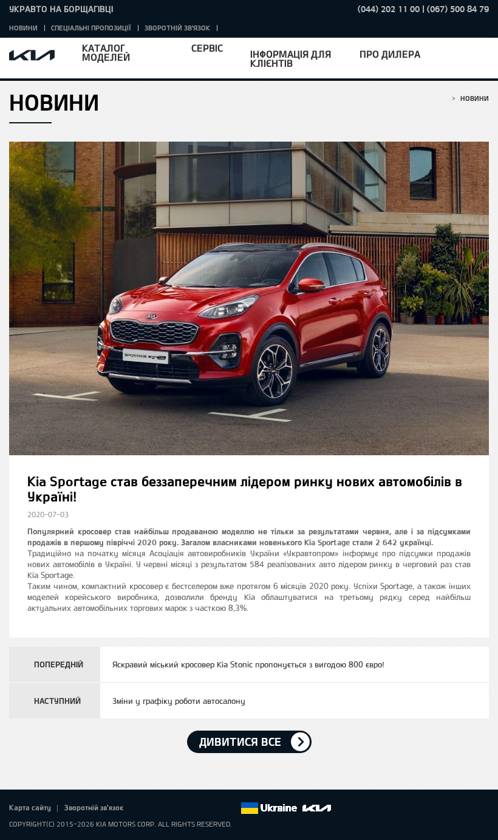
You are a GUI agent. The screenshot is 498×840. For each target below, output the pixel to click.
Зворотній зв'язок (177, 28)
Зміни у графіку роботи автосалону (178, 701)
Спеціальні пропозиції (91, 28)
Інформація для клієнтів (290, 58)
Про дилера (390, 54)
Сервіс (207, 47)
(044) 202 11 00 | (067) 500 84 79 (423, 9)
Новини (23, 28)
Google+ (179, 808)
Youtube (196, 808)
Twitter (162, 808)
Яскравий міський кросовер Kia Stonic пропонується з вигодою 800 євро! (248, 664)
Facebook (145, 808)
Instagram (213, 808)
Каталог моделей (106, 52)
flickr (230, 808)
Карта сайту (30, 807)
